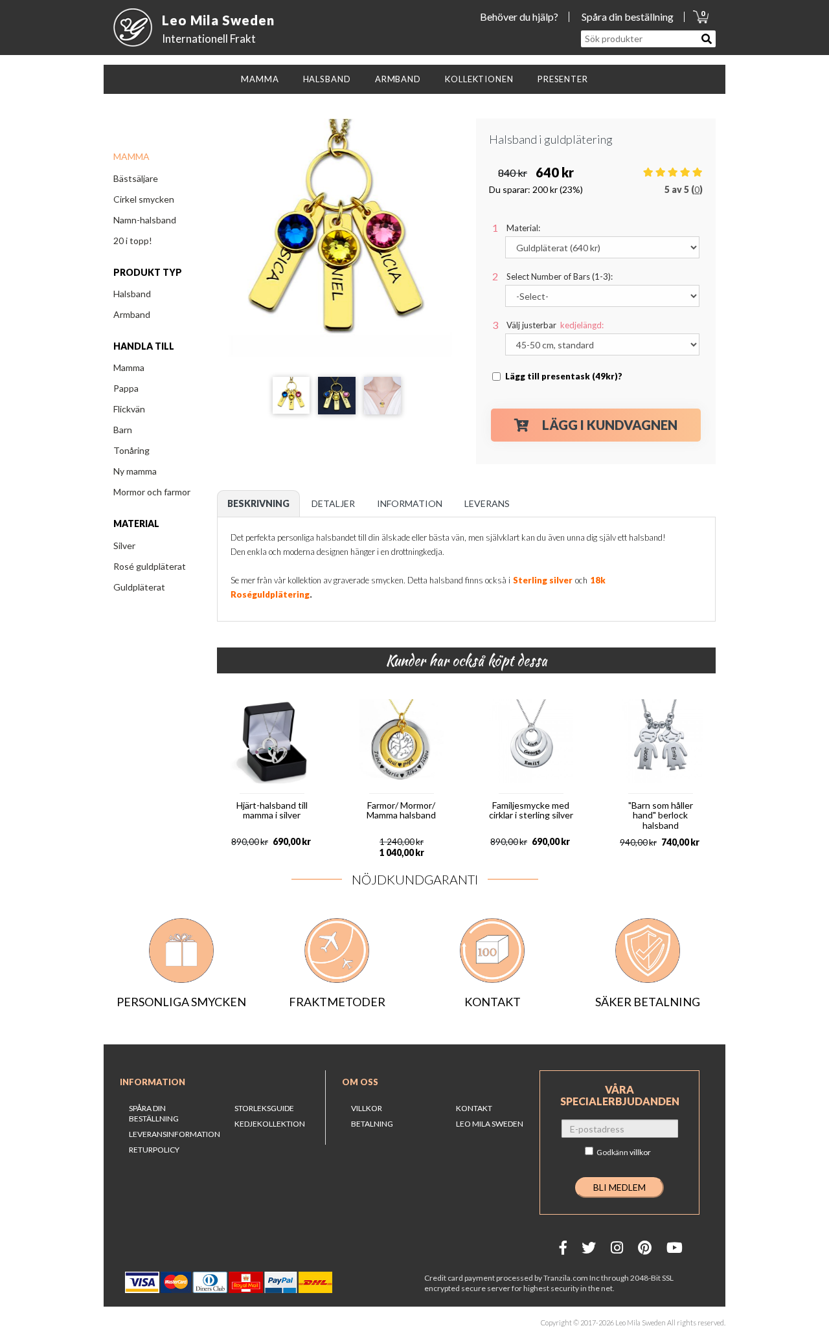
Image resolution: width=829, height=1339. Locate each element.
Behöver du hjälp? (519, 16)
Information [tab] (409, 503)
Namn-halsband (144, 219)
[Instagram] (617, 1247)
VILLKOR (366, 1108)
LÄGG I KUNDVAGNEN (609, 425)
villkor (640, 1152)
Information (152, 1082)
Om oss (360, 1082)
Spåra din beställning (628, 16)
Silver (124, 545)
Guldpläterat (139, 586)
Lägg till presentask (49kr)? (563, 376)
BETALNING (372, 1124)
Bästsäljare (135, 178)
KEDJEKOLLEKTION (269, 1124)
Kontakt (474, 1108)
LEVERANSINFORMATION (174, 1134)
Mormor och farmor (151, 491)
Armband (131, 314)
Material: (523, 228)
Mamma (128, 367)
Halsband (132, 293)
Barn (122, 429)
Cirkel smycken (143, 199)
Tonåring (131, 450)
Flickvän (129, 408)
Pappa (126, 388)
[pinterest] (645, 1247)
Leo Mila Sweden (489, 1124)
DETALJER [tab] (333, 503)
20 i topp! (132, 240)
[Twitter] (589, 1247)
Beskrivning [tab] (258, 503)
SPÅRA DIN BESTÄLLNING (154, 1113)
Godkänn (623, 1152)
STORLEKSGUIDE (264, 1108)
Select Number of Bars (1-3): (559, 276)
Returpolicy (154, 1149)
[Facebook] (563, 1247)
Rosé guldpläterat (149, 566)
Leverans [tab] (487, 503)
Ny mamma (135, 471)
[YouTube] (674, 1247)
